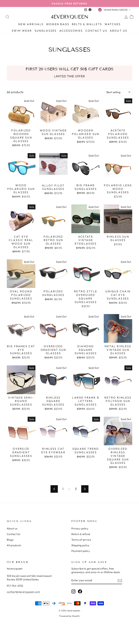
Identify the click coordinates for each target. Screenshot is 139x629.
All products (14, 545)
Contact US (96, 30)
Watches (113, 24)
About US (118, 30)
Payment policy (80, 551)
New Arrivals (31, 24)
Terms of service (81, 539)
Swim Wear (22, 30)
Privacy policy (79, 528)
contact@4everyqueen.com (23, 591)
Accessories (71, 30)
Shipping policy (80, 545)
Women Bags (57, 24)
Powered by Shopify (69, 616)
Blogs (10, 539)
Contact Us (13, 534)
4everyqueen (69, 16)
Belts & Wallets (87, 24)
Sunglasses (46, 30)
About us (12, 528)
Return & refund (80, 534)
